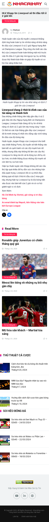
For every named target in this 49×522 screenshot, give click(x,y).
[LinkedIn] (24, 495)
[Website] (32, 495)
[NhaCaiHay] (24, 3)
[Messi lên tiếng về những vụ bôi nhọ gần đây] (24, 266)
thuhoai (16, 30)
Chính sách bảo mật (28, 516)
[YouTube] (16, 495)
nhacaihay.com (38, 510)
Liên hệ (15, 516)
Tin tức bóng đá (10, 21)
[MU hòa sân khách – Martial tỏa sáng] (24, 311)
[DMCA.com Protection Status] (24, 483)
